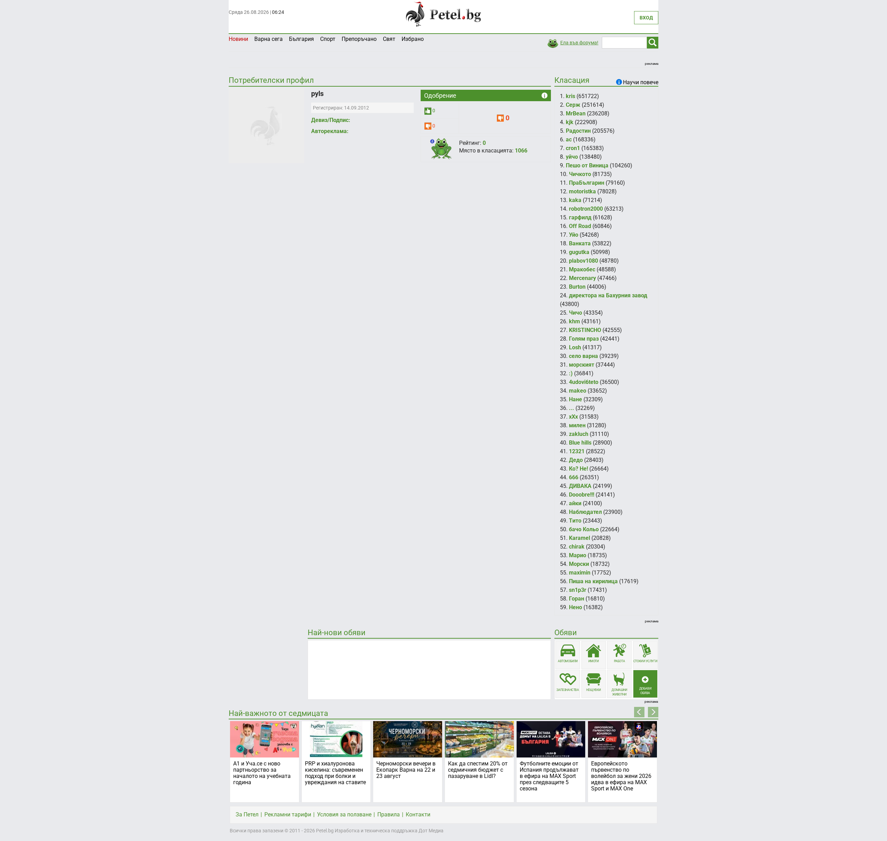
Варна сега (268, 39)
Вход (646, 17)
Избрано (413, 39)
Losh (575, 347)
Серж (573, 105)
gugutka (579, 252)
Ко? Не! (578, 468)
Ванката (580, 243)
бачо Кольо (584, 529)
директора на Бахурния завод (608, 295)
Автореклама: (330, 131)
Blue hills (580, 442)
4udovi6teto (583, 382)
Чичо (575, 312)
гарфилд (580, 217)
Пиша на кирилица (593, 581)
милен (577, 425)
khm (574, 321)
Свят (389, 39)
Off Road (580, 226)
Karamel (579, 538)
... (571, 408)
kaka (575, 200)
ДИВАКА (580, 486)
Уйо (573, 234)
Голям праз (584, 338)
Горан (576, 598)
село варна (583, 356)
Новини (238, 39)
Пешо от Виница (587, 165)
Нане (575, 399)
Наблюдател (585, 512)
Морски (579, 564)
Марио (577, 555)
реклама (651, 63)
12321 (577, 451)
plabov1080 (583, 260)
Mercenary (582, 278)
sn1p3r (577, 590)
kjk (569, 122)
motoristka (582, 191)
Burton (577, 286)
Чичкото (580, 174)
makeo (577, 390)
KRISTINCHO (585, 330)
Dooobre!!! (581, 494)
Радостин (578, 131)
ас (569, 139)
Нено (575, 607)
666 (573, 477)
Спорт (327, 39)
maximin (579, 572)
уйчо (572, 157)
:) (571, 373)
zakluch (578, 434)
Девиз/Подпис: (330, 120)
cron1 (573, 148)
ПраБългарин (586, 182)
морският (581, 364)
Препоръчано (359, 39)
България (301, 39)
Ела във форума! (579, 42)
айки (575, 503)
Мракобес (582, 269)
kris (570, 96)
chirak (577, 546)
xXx (573, 416)
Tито (575, 520)
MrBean (576, 113)
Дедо (576, 460)
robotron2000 (586, 208)
